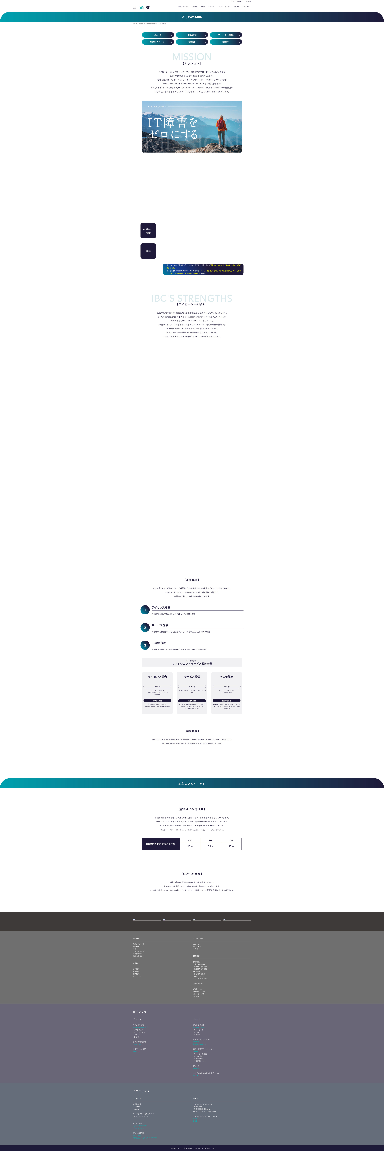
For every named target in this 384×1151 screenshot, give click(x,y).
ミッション (158, 35)
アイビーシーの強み (226, 35)
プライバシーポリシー (176, 1148)
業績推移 (226, 42)
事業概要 (192, 42)
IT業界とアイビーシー (158, 42)
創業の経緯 (192, 35)
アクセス (248, 1)
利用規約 (189, 1148)
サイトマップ (199, 1148)
